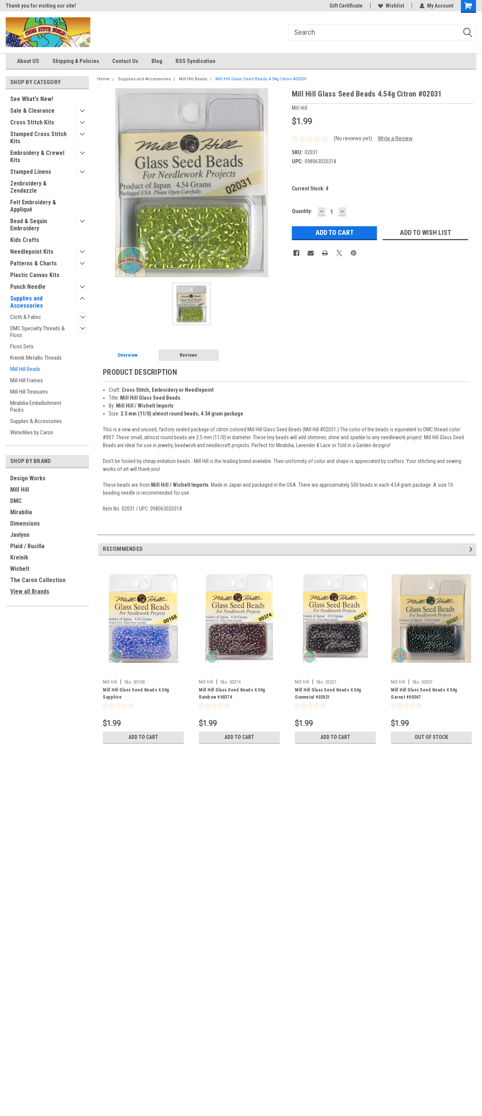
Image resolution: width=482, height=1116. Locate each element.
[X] (339, 253)
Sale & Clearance (32, 110)
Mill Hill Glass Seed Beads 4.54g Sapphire (136, 693)
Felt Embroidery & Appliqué (33, 206)
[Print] (325, 253)
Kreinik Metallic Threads (36, 357)
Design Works (28, 478)
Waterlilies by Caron (31, 432)
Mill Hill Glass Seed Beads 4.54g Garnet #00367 (424, 693)
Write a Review (395, 138)
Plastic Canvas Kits (34, 275)
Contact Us (125, 61)
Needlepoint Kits (31, 251)
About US (28, 61)
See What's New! (31, 99)
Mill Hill (19, 489)
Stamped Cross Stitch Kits (38, 137)
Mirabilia (21, 512)
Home (103, 79)
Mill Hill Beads (25, 369)
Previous (465, 549)
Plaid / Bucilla (27, 546)
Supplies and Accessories (26, 302)
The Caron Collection (38, 580)
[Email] (311, 253)
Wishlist (395, 6)
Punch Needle (28, 286)
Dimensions (25, 523)
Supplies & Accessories (36, 421)
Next (472, 549)
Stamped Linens (30, 171)
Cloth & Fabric (25, 317)
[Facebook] (296, 253)
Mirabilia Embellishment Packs (35, 406)
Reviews (188, 355)
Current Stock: (310, 188)
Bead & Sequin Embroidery (28, 225)
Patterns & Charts (33, 263)
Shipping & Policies (75, 61)
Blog (156, 61)
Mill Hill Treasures (29, 391)
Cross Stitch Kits (32, 122)
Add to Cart (143, 737)
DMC (16, 500)
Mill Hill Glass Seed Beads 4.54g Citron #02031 (261, 79)
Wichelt (19, 568)
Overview (127, 355)
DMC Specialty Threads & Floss (37, 332)
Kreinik (19, 557)
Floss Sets (22, 346)
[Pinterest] (354, 253)
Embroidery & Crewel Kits (37, 156)
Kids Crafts (24, 240)
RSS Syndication (195, 61)
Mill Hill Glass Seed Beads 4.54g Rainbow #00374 (232, 693)
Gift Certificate (346, 6)
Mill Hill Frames (26, 380)
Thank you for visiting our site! (41, 6)
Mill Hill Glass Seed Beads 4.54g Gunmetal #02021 (328, 693)
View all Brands (29, 591)
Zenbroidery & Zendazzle (28, 187)
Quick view (143, 670)
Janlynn (19, 534)
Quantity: (302, 211)
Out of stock (431, 737)
